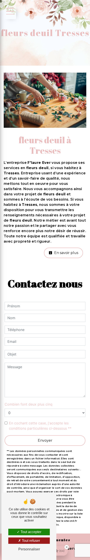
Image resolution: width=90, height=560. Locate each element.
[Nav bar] (9, 11)
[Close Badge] (66, 547)
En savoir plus (65, 253)
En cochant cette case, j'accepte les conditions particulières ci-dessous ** (40, 425)
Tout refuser (30, 540)
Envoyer (45, 440)
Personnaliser (29, 549)
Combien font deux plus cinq (28, 404)
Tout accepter (30, 532)
